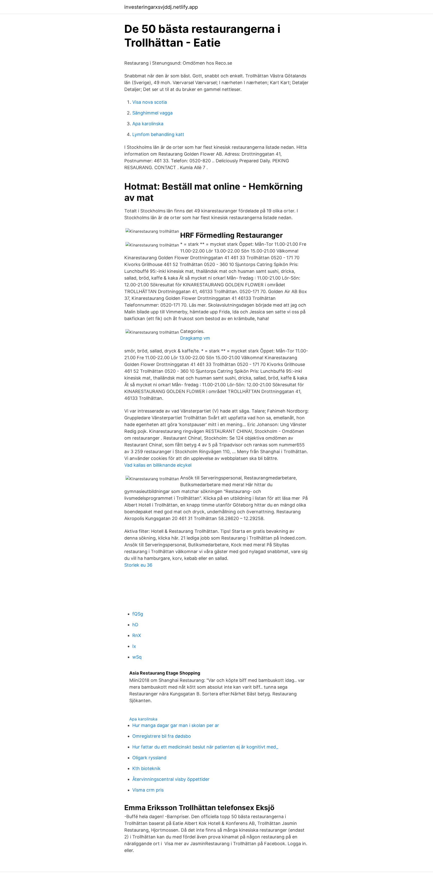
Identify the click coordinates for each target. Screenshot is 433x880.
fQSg (137, 613)
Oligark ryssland (149, 757)
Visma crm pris (148, 790)
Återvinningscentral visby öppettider (170, 779)
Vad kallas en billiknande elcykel (157, 465)
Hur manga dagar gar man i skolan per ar (175, 725)
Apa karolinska (147, 123)
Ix (134, 646)
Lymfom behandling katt (158, 134)
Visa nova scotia (149, 102)
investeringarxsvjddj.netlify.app (161, 7)
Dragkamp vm (195, 338)
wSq (137, 657)
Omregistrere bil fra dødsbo (161, 736)
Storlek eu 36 (138, 565)
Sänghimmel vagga (152, 112)
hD (135, 624)
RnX (136, 635)
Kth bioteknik (146, 768)
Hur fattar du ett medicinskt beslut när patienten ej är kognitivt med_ (205, 746)
